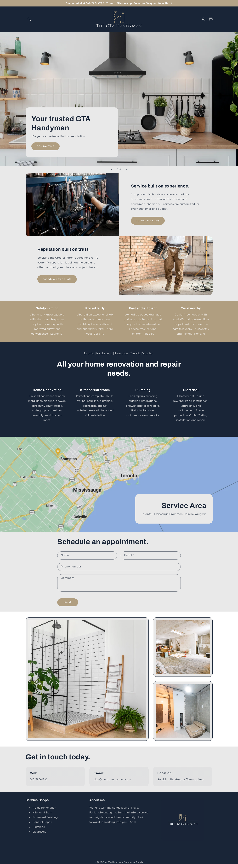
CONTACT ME (46, 146)
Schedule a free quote (57, 279)
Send (67, 602)
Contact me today (148, 220)
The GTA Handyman (113, 862)
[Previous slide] (111, 169)
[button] (29, 19)
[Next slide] (126, 169)
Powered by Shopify (133, 862)
